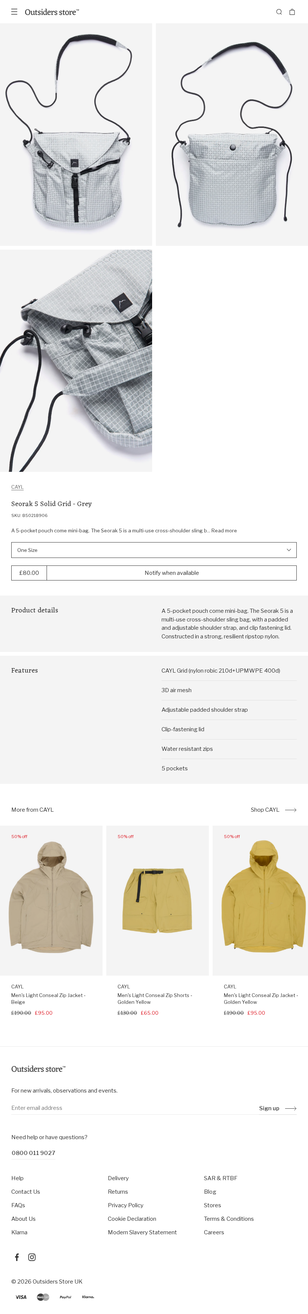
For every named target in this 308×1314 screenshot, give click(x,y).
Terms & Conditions (229, 1218)
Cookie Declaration (132, 1218)
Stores (212, 1205)
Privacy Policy (125, 1205)
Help (17, 1178)
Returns (118, 1191)
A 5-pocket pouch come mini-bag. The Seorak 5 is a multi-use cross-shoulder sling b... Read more (124, 530)
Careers (214, 1232)
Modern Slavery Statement (142, 1232)
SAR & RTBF (220, 1178)
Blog (210, 1191)
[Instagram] (32, 1257)
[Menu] (14, 12)
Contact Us (25, 1191)
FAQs (18, 1205)
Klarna (19, 1232)
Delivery (118, 1178)
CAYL (17, 487)
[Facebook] (17, 1257)
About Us (23, 1218)
